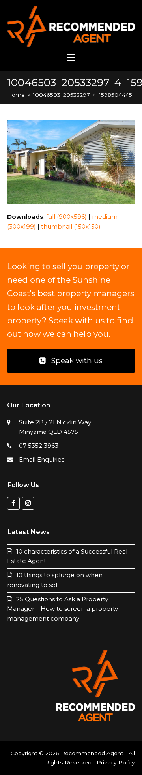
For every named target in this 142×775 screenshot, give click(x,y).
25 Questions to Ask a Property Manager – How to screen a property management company (62, 609)
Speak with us (77, 360)
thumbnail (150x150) (71, 226)
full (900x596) (66, 216)
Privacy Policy (116, 762)
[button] (71, 58)
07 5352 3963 (38, 445)
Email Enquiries (41, 459)
